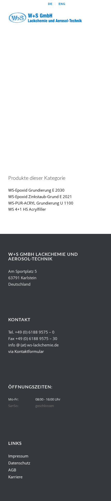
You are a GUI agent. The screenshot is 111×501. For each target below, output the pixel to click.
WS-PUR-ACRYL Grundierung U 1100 (40, 203)
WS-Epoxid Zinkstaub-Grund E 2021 (40, 196)
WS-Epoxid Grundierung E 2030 (36, 190)
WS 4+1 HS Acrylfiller (27, 209)
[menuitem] (50, 4)
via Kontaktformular (26, 351)
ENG (62, 3)
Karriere (15, 476)
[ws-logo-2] (46, 17)
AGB (12, 469)
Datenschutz (19, 462)
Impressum (18, 455)
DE (50, 3)
